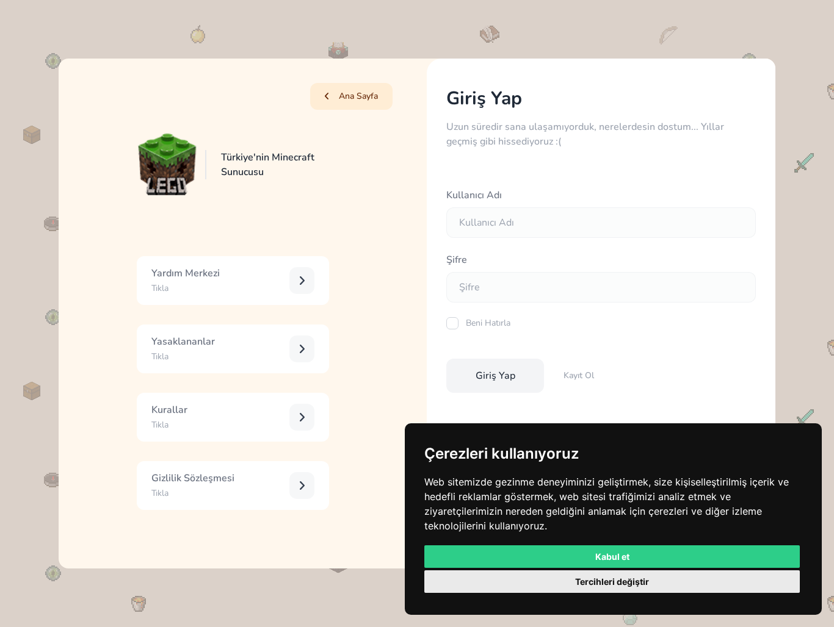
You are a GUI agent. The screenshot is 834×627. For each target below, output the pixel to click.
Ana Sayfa (358, 96)
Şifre (456, 260)
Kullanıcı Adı (474, 195)
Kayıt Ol (579, 375)
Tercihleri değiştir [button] (612, 581)
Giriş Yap (495, 375)
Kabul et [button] (612, 556)
